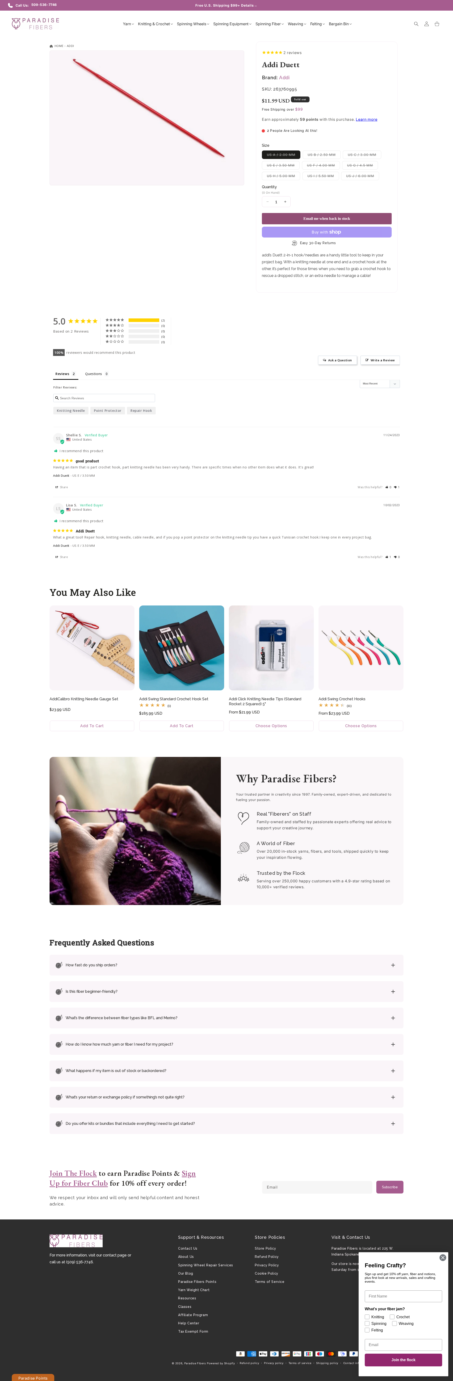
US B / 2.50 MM (324, 155)
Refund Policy (267, 1257)
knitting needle (71, 410)
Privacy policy (274, 1363)
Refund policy (249, 1363)
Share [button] (63, 487)
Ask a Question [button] (340, 360)
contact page (115, 1255)
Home (58, 46)
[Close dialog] (442, 1257)
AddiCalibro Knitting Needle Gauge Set (84, 699)
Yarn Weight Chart (194, 1290)
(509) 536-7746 (79, 1262)
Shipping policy (327, 1363)
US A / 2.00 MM (283, 155)
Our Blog (185, 1273)
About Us (186, 1257)
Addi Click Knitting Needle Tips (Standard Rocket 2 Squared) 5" (265, 701)
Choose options (271, 725)
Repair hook (141, 410)
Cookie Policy (266, 1273)
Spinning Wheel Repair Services (205, 1265)
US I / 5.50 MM (323, 177)
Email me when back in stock (326, 219)
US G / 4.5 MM (362, 166)
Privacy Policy (267, 1265)
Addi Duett (61, 475)
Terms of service (300, 1363)
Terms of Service (270, 1282)
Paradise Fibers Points (197, 1282)
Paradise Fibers (195, 1363)
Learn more (366, 119)
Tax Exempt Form (193, 1331)
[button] (126, 24)
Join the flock (403, 1360)
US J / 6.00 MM (362, 177)
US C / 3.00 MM (364, 155)
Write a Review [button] (383, 360)
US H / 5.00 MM (283, 177)
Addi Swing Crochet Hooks (342, 699)
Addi (70, 46)
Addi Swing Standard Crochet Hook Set (173, 699)
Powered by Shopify (221, 1363)
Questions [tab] (93, 373)
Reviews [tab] (62, 373)
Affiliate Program (193, 1315)
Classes (184, 1307)
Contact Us (187, 1248)
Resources (187, 1298)
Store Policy (265, 1248)
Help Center (188, 1323)
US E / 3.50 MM (283, 166)
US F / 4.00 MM (323, 166)
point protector (108, 410)
